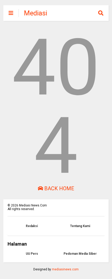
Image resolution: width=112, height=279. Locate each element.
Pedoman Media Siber (80, 254)
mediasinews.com (65, 269)
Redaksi (32, 226)
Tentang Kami (80, 226)
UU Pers (32, 254)
